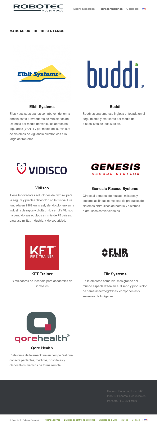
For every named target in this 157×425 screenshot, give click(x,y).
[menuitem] (83, 8)
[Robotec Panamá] (38, 8)
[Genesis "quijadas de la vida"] (115, 169)
